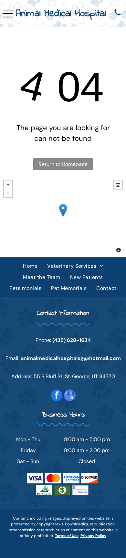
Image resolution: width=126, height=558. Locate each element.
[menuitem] (30, 266)
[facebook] (56, 396)
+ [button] (8, 185)
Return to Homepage (63, 164)
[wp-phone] (117, 15)
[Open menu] (8, 13)
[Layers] (118, 185)
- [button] (8, 193)
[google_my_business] (70, 396)
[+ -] (63, 217)
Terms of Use (67, 535)
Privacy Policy (93, 535)
